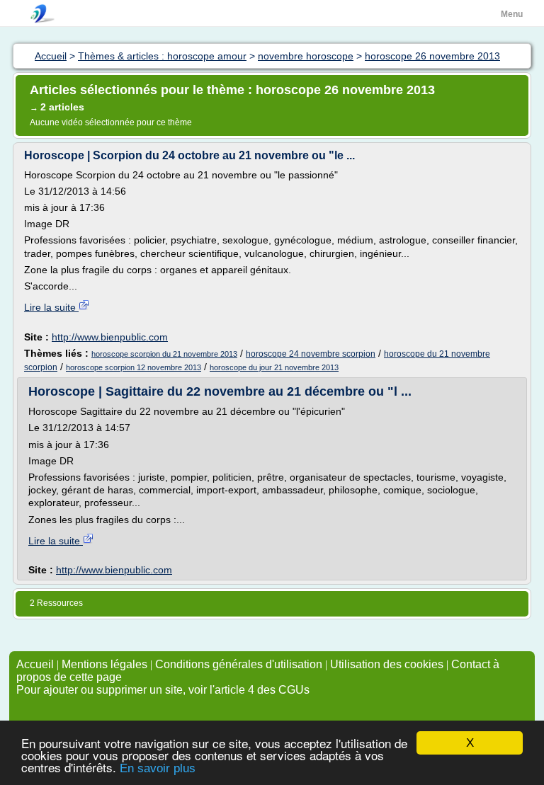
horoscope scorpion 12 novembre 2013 (133, 367)
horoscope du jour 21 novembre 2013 (274, 367)
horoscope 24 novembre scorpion (310, 354)
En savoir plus (158, 768)
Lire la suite (51, 307)
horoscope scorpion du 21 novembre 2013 (164, 354)
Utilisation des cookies (386, 664)
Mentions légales (104, 664)
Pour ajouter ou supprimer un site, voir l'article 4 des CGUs (163, 690)
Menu (512, 14)
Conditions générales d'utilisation (238, 664)
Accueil (35, 664)
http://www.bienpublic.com (110, 337)
